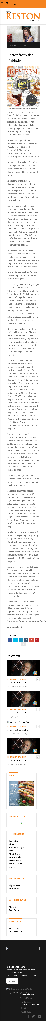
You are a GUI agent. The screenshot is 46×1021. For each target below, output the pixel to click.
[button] (7, 3)
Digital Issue (15, 885)
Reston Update (16, 857)
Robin (24, 45)
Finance (13, 844)
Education (13, 841)
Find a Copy (14, 888)
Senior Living (15, 864)
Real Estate (14, 910)
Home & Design (16, 847)
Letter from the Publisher (16, 679)
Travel (12, 867)
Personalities (15, 860)
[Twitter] (33, 1017)
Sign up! (12, 981)
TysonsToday (15, 932)
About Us (13, 907)
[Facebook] (28, 1017)
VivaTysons (14, 929)
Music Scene (15, 854)
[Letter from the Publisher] (23, 668)
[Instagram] (39, 1017)
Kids (11, 851)
